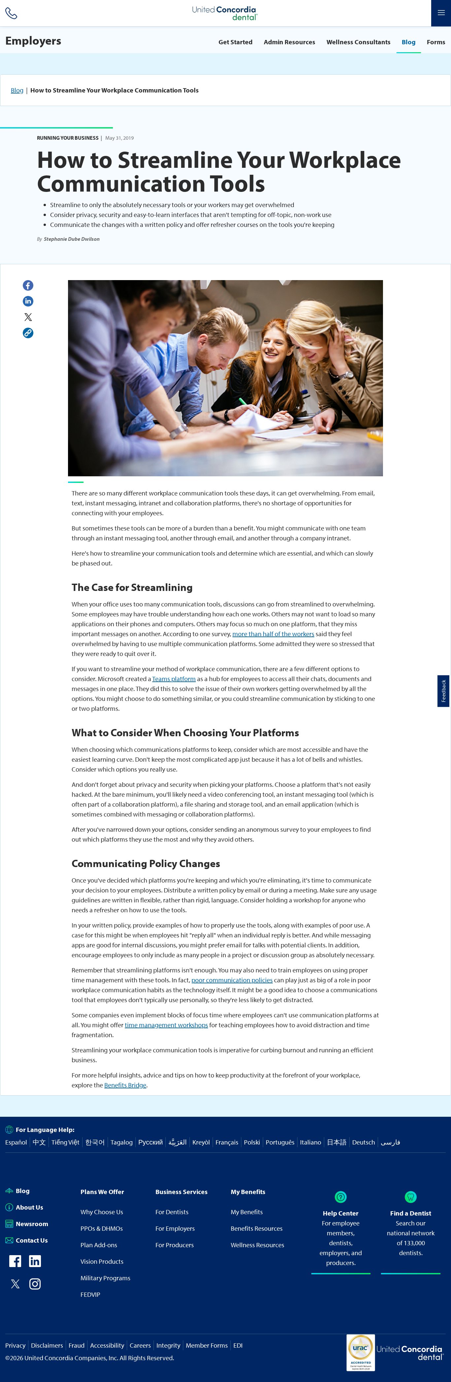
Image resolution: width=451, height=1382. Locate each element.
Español (16, 1142)
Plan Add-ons (99, 1245)
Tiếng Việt (66, 1142)
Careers (140, 1345)
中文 (39, 1142)
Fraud (77, 1345)
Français (227, 1142)
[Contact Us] (10, 13)
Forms (436, 42)
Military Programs (105, 1278)
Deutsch (363, 1142)
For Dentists (172, 1212)
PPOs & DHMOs (102, 1228)
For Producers (175, 1245)
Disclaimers (47, 1345)
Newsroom (32, 1223)
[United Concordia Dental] (225, 13)
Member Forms (207, 1345)
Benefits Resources (257, 1228)
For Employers (175, 1228)
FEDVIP (90, 1294)
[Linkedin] (28, 301)
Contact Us (32, 1240)
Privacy (15, 1345)
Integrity (168, 1345)
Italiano (310, 1142)
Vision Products (102, 1261)
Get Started (236, 42)
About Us (29, 1207)
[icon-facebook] (15, 1264)
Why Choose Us (102, 1212)
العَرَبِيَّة (177, 1142)
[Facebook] (28, 285)
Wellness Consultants (359, 42)
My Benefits (247, 1212)
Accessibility (107, 1345)
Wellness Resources (257, 1245)
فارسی (390, 1142)
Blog (409, 42)
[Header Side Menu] (441, 13)
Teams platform (174, 678)
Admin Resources (289, 42)
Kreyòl (201, 1142)
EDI (238, 1345)
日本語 (337, 1142)
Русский (150, 1142)
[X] (28, 317)
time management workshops (166, 1025)
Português (280, 1142)
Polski (252, 1142)
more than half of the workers (273, 634)
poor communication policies (232, 980)
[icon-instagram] (35, 1287)
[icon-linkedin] (35, 1264)
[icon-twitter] (15, 1287)
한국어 (95, 1142)
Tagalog (122, 1142)
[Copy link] (28, 333)
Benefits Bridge (125, 1085)
